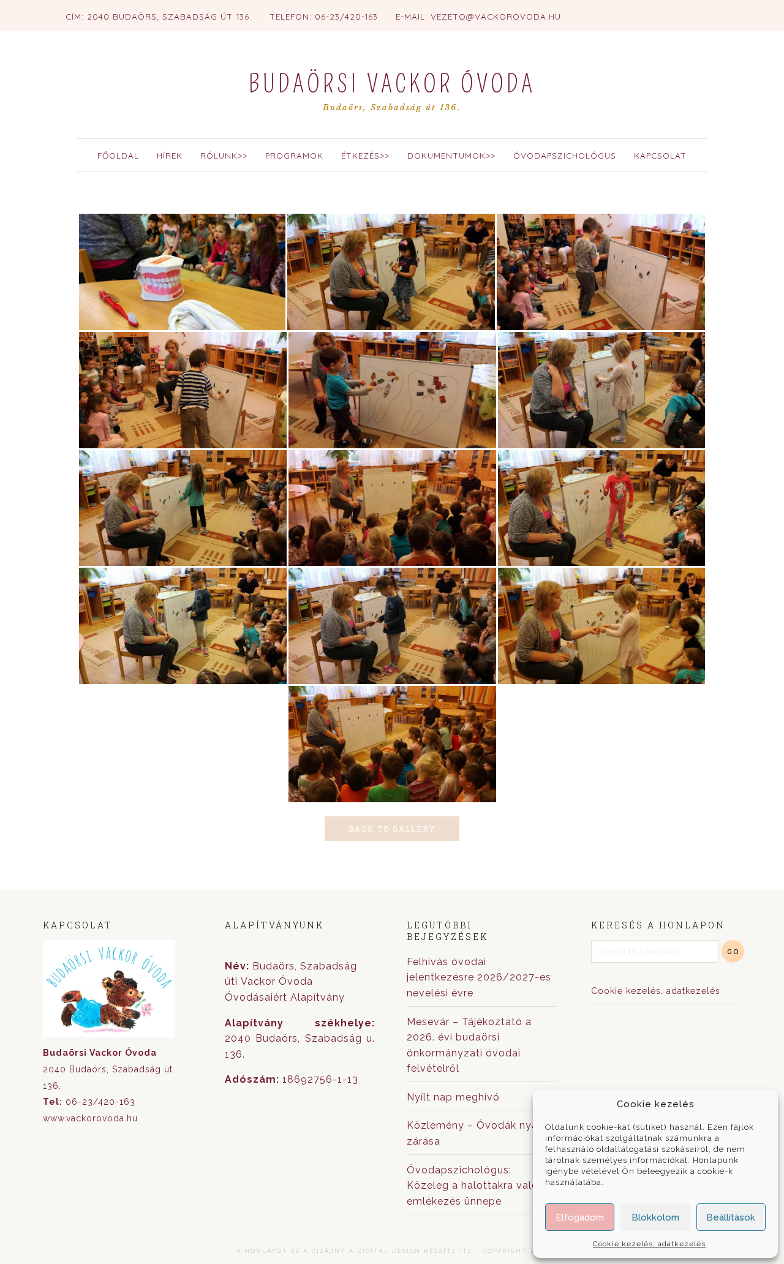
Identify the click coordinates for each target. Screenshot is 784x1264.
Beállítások (730, 1217)
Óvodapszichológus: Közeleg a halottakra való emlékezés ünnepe (472, 1185)
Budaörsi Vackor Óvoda (392, 84)
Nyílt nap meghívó (453, 1097)
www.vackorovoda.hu (90, 1118)
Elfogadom (580, 1217)
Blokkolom (655, 1217)
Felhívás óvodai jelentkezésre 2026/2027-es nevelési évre (479, 977)
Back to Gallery (392, 828)
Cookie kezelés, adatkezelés (649, 1244)
